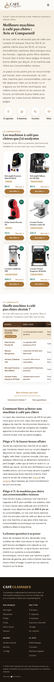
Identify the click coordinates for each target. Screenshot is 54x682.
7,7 (21, 155)
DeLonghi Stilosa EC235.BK (11, 331)
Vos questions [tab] (39, 400)
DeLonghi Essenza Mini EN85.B (12, 369)
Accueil (6, 16)
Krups (5, 622)
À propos (33, 647)
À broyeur (33, 610)
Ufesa (35, 477)
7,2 (47, 248)
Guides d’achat (9, 643)
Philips (6, 618)
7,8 (47, 155)
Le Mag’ (6, 651)
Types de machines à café (20, 16)
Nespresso (7, 614)
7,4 (21, 202)
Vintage (32, 627)
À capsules (34, 614)
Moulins (6, 647)
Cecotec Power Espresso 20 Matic (12, 377)
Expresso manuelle (37, 622)
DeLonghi (7, 610)
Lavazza (6, 481)
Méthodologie (35, 643)
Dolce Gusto (8, 627)
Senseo (6, 631)
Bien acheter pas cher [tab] (27, 392)
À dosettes (34, 618)
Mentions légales (36, 651)
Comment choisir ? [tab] (17, 400)
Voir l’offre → (14, 191)
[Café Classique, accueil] (12, 5)
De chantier (34, 631)
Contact (32, 655)
